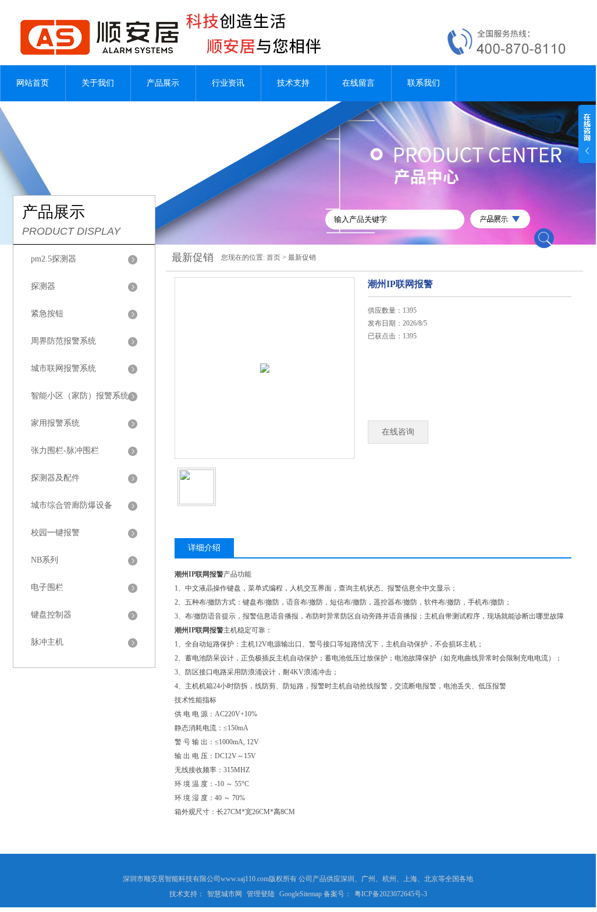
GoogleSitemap (300, 894)
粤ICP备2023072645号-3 (390, 894)
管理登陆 (261, 894)
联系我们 (423, 83)
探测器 (43, 286)
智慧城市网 (224, 894)
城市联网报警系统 (63, 368)
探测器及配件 (55, 477)
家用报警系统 (55, 423)
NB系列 (44, 560)
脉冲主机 (47, 642)
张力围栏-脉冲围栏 (65, 450)
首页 (273, 257)
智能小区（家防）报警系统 (80, 395)
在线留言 (358, 83)
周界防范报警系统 (63, 341)
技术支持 (293, 83)
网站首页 (32, 83)
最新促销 (302, 257)
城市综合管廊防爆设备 (71, 505)
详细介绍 (204, 547)
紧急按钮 (47, 313)
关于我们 (97, 83)
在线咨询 (398, 431)
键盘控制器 (51, 614)
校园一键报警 (55, 532)
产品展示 (163, 83)
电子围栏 (47, 587)
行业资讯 (228, 83)
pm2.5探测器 (53, 258)
